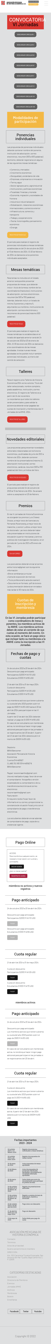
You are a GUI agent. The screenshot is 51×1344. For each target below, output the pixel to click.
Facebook (14, 1311)
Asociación (12, 1277)
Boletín (10, 1297)
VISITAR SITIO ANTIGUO (33, 1)
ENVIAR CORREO (15, 553)
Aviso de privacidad (15, 1246)
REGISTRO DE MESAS (16, 324)
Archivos (11, 1290)
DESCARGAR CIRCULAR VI (25, 86)
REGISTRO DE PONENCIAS (18, 235)
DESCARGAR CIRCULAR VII (25, 96)
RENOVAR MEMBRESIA (33, 4)
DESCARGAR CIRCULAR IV (25, 65)
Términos (11, 1242)
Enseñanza (12, 1300)
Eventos (10, 1283)
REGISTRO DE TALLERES (17, 419)
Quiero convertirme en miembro (21, 1249)
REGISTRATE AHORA (18, 876)
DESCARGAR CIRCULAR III (25, 55)
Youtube (37, 1311)
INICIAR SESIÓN (16, 867)
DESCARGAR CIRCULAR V (25, 76)
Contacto (11, 1239)
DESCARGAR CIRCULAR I (25, 34)
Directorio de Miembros (17, 1280)
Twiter (25, 1311)
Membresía (12, 1293)
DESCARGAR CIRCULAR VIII (25, 107)
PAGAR (12, 977)
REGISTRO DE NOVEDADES (18, 477)
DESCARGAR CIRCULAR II (25, 45)
